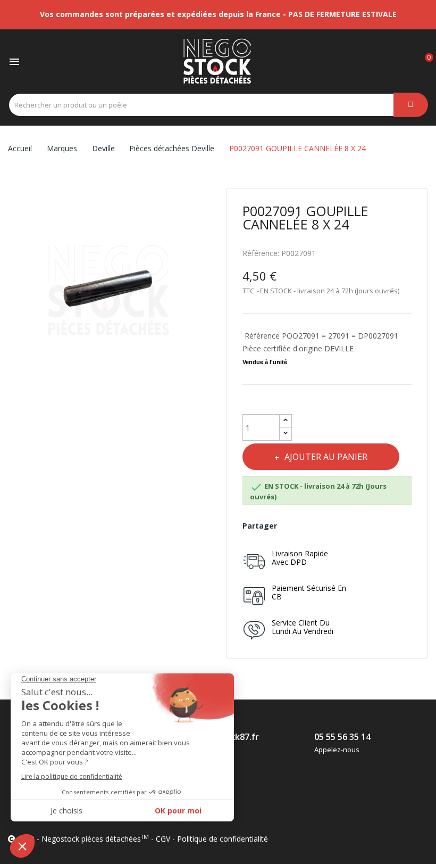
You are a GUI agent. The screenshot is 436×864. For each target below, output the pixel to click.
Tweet (316, 526)
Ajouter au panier (325, 457)
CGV (163, 839)
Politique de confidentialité (222, 839)
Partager (292, 526)
